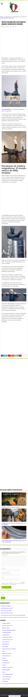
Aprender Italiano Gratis (7, 625)
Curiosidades (5, 646)
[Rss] (14, 693)
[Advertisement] (14, 42)
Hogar (3, 651)
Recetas (4, 665)
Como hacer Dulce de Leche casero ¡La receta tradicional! (13, 615)
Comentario (4, 555)
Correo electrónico (6, 572)
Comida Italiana (5, 634)
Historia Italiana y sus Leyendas (9, 648)
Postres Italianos (5, 662)
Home (1, 16)
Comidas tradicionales (7, 637)
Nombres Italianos (6, 655)
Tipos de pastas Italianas (7, 674)
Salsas (3, 672)
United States (5, 681)
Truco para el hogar (6, 676)
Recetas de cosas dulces (7, 667)
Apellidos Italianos (6, 623)
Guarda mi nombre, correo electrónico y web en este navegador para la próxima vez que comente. (13, 583)
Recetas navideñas (6, 669)
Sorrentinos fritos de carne (6, 608)
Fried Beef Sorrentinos (6, 606)
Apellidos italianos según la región (10, 507)
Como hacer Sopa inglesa (6, 610)
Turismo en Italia (5, 679)
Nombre (4, 568)
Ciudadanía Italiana (6, 632)
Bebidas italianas (6, 627)
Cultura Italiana (5, 644)
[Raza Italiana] (14, 7)
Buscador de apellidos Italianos (9, 630)
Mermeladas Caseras (6, 653)
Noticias (4, 658)
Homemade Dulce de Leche (7, 612)
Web (3, 577)
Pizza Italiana (5, 660)
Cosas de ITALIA (7, 16)
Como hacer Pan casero (7, 639)
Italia (16, 71)
